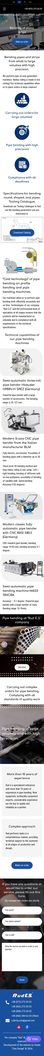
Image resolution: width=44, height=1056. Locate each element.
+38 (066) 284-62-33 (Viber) (25, 1015)
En (19, 2)
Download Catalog (22, 232)
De (30, 2)
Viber (35, 1039)
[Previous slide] (4, 644)
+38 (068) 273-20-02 (21, 1011)
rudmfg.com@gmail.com (23, 1020)
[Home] (24, 995)
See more (22, 667)
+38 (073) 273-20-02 (33, 9)
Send (22, 979)
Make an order (22, 41)
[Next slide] (39, 644)
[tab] (12, 657)
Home (6, 15)
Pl (25, 2)
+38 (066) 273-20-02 (21, 1006)
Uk (14, 2)
